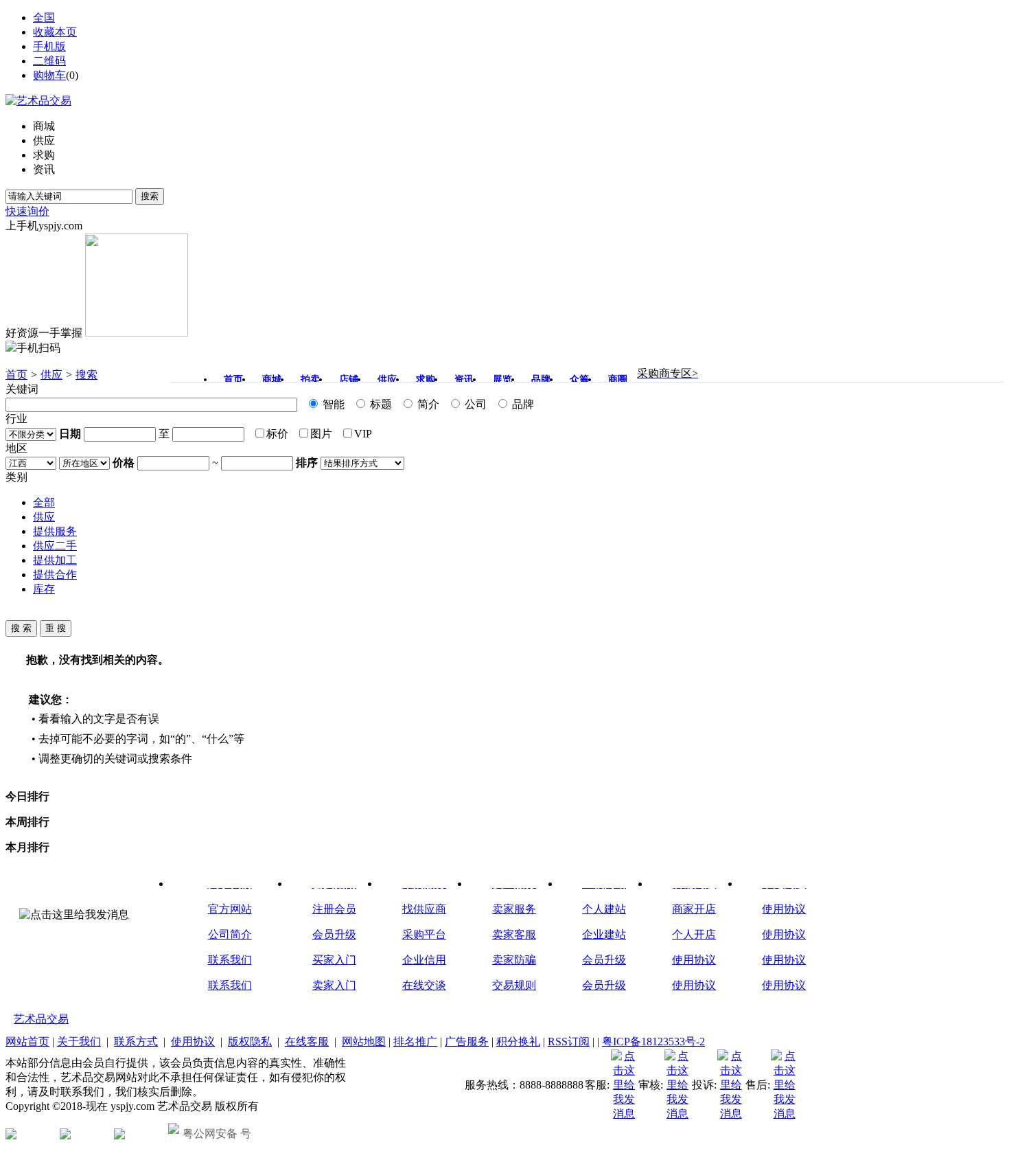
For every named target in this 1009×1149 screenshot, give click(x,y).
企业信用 (424, 960)
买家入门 (334, 960)
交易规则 (514, 985)
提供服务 (55, 531)
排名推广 (415, 1041)
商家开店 (694, 909)
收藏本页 (55, 32)
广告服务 (467, 1041)
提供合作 (55, 574)
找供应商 (424, 909)
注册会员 (334, 909)
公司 (474, 404)
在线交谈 (424, 985)
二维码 (49, 61)
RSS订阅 (569, 1041)
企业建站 (604, 934)
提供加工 (55, 560)
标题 (379, 404)
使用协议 (694, 960)
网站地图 (364, 1041)
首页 (16, 374)
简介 (427, 404)
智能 (332, 404)
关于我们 (79, 1041)
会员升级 (334, 934)
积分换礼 (518, 1041)
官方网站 (230, 909)
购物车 (49, 75)
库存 (44, 589)
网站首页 (27, 1041)
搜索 (150, 196)
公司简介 (230, 934)
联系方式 (136, 1041)
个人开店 (694, 934)
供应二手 (55, 545)
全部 (44, 502)
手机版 (49, 46)
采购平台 (424, 934)
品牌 (521, 404)
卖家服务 (514, 909)
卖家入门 (334, 985)
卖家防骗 (514, 960)
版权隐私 (250, 1041)
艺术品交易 (41, 1019)
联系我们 (230, 960)
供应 (51, 374)
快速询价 (27, 211)
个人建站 (604, 909)
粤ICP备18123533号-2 (653, 1041)
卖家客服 (514, 934)
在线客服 (307, 1041)
